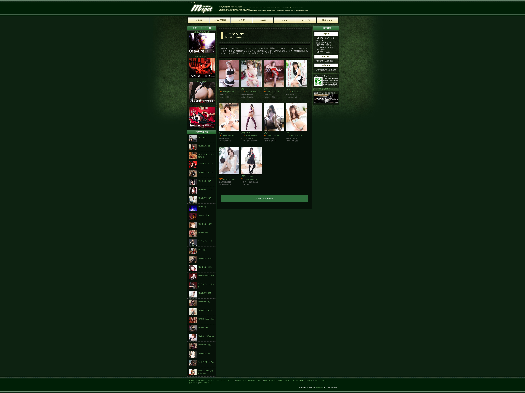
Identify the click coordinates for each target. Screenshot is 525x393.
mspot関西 (319, 387)
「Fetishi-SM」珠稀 (205, 258)
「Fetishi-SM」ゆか (205, 310)
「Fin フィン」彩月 (205, 181)
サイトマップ (204, 383)
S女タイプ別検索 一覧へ (264, 199)
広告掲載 (309, 380)
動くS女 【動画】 (270, 380)
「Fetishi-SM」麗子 (205, 345)
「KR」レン (202, 137)
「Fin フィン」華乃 (205, 267)
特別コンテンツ (285, 380)
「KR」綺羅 (202, 250)
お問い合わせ (319, 380)
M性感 (191, 380)
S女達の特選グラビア (254, 380)
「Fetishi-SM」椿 (204, 302)
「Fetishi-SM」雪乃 (205, 198)
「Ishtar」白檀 (203, 328)
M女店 (210, 380)
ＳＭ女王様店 (201, 380)
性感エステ (240, 380)
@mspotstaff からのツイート (323, 89)
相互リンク (193, 383)
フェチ (223, 380)
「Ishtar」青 (202, 207)
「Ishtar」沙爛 (203, 233)
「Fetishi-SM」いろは (205, 172)
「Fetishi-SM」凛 (204, 146)
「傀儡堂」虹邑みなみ (206, 336)
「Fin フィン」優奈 (205, 224)
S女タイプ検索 (298, 380)
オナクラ (231, 380)
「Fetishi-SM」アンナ (205, 189)
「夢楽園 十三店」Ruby (206, 319)
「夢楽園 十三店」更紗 (206, 276)
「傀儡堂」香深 (203, 215)
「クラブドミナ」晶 (205, 241)
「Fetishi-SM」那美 (205, 293)
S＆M (217, 380)
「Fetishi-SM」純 (204, 353)
